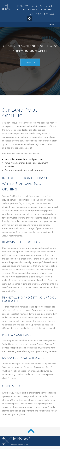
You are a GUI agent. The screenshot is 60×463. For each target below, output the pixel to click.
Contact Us (30, 62)
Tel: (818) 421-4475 (43, 14)
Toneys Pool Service (35, 6)
